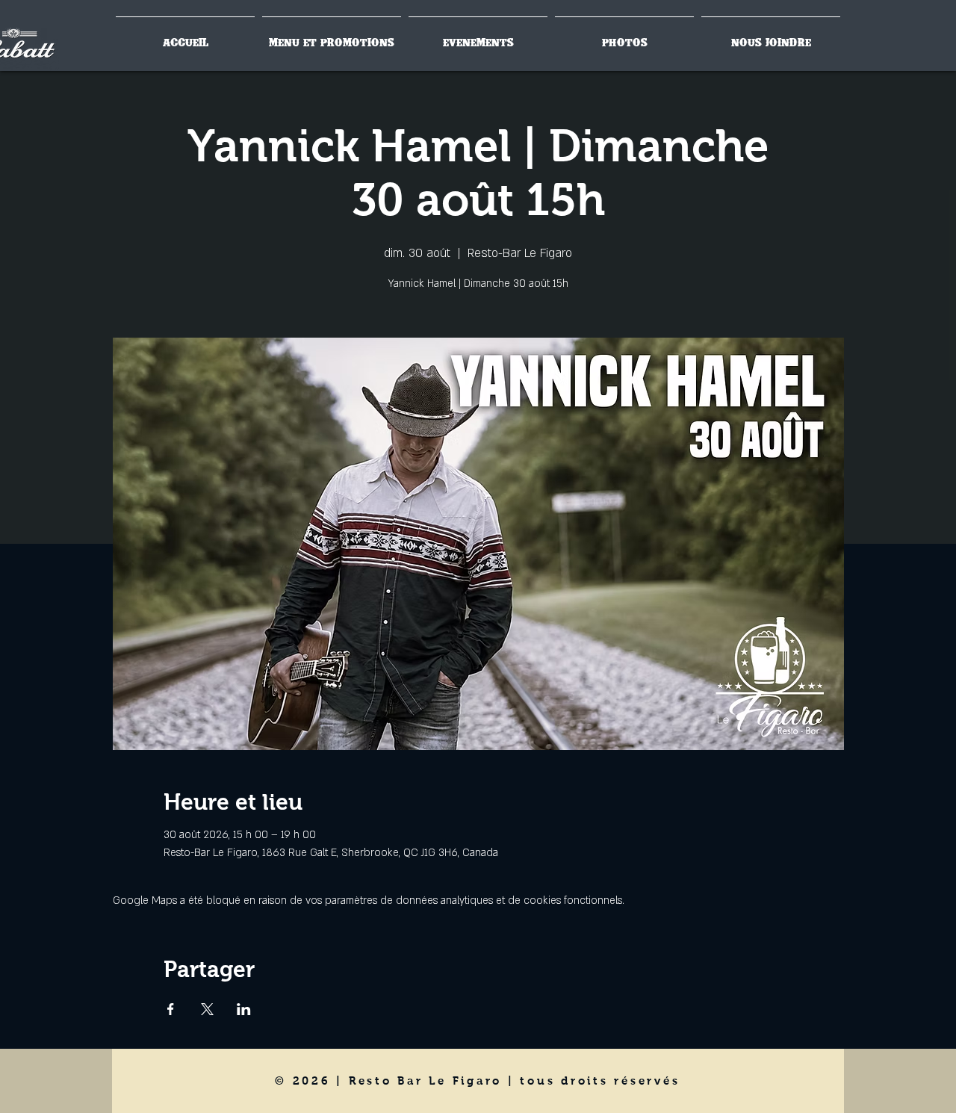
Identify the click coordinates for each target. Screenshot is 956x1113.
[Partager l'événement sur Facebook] (171, 1009)
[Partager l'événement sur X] (207, 1009)
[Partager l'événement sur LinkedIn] (244, 1009)
